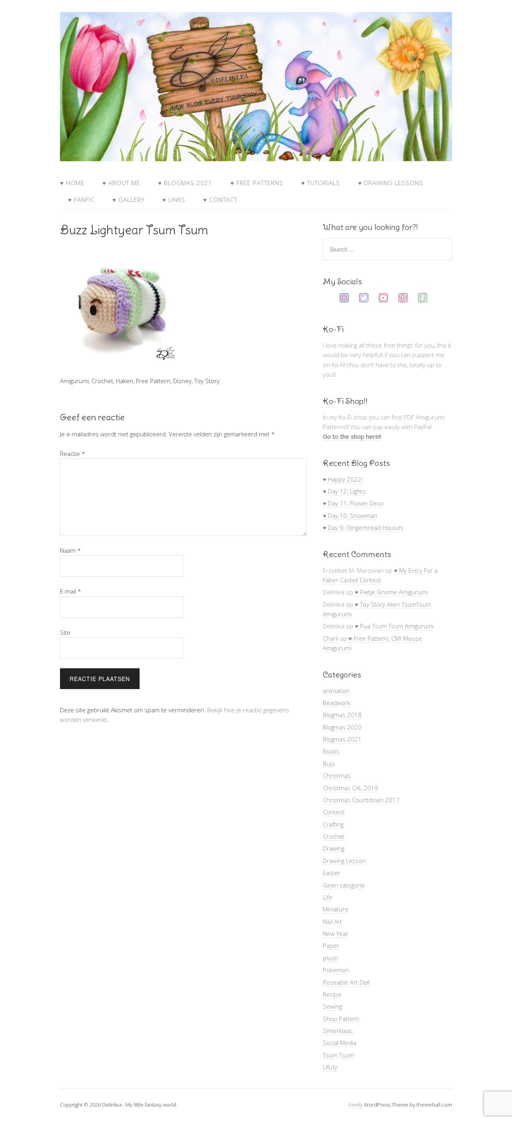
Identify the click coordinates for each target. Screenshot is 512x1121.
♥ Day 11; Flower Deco (353, 503)
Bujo (329, 763)
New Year (335, 933)
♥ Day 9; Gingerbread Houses (363, 528)
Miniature (335, 909)
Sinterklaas (338, 1031)
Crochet (333, 836)
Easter (331, 873)
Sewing (332, 1006)
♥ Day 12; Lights (344, 491)
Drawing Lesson (344, 861)
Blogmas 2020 (342, 727)
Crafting (333, 824)
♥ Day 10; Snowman (350, 516)
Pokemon (336, 970)
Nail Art (332, 921)
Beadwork (336, 703)
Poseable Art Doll (346, 982)
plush (330, 958)
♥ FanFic (81, 200)
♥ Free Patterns (256, 183)
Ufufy (330, 1067)
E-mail (70, 591)
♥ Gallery (128, 200)
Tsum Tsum (338, 1055)
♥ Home (72, 183)
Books (331, 751)
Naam (70, 550)
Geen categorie (344, 885)
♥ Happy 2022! (342, 479)
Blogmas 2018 (342, 715)
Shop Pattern (341, 1019)
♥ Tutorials (320, 183)
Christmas (336, 775)
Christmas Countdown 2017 (361, 800)
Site (65, 632)
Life (327, 897)
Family (355, 1104)
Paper (331, 945)
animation (336, 691)
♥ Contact (220, 200)
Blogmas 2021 (342, 739)
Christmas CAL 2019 (350, 788)
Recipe (332, 994)
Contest (333, 812)
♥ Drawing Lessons (390, 183)
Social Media (339, 1043)
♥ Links (173, 200)
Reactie (72, 454)
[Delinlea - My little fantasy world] (256, 153)
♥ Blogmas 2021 (185, 183)
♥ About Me (121, 183)
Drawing (333, 848)
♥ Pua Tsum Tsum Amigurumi (394, 626)
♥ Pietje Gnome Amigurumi (391, 592)
